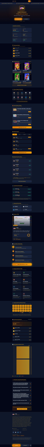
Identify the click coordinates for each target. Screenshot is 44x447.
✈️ (13, 432)
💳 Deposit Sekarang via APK (22, 152)
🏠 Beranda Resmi (14, 428)
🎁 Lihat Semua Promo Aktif (22, 127)
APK (17, 445)
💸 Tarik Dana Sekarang (22, 181)
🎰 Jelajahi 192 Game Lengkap (22, 85)
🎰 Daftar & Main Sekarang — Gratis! (22, 264)
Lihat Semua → (30, 61)
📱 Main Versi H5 (24, 428)
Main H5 (25, 445)
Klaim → (29, 111)
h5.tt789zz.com (22, 435)
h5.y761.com (14, 435)
